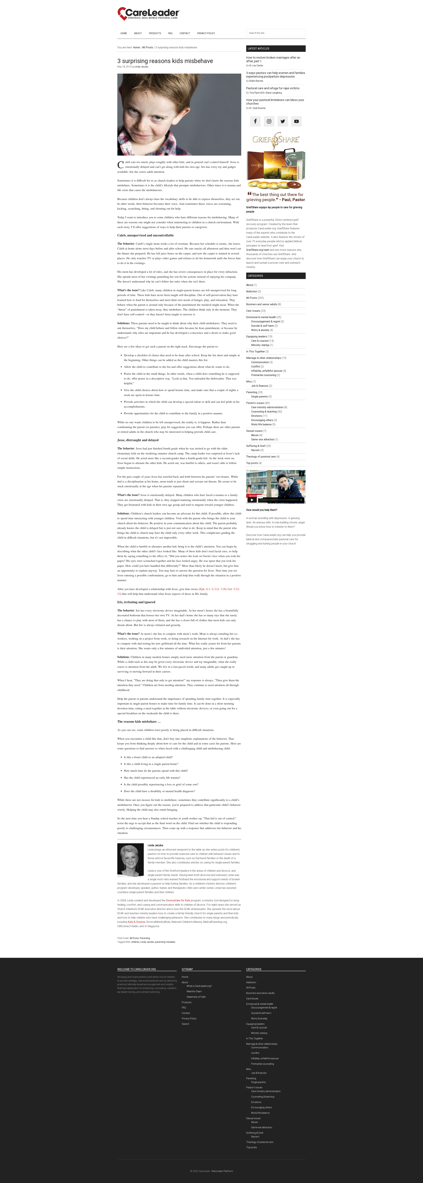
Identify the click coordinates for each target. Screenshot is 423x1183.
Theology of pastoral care (261, 456)
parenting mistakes (165, 942)
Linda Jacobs (147, 942)
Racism (255, 450)
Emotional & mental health (261, 317)
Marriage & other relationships (263, 358)
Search (185, 1024)
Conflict (255, 366)
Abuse (255, 435)
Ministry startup (260, 345)
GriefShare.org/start (257, 249)
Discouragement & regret (265, 321)
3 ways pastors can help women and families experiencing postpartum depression (275, 74)
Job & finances (259, 385)
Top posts (252, 463)
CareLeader (148, 14)
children (135, 942)
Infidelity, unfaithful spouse (266, 370)
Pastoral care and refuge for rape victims (273, 88)
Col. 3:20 (220, 589)
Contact (186, 1013)
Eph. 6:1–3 (206, 589)
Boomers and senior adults (261, 304)
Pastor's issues (255, 403)
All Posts (134, 938)
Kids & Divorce (136, 921)
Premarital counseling (263, 375)
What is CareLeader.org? (199, 986)
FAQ (184, 1007)
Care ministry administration (267, 407)
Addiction (251, 291)
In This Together (255, 351)
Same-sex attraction (262, 439)
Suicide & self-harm (262, 325)
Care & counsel (260, 340)
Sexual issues (254, 430)
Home (185, 977)
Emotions (256, 415)
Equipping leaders (256, 336)
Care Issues (253, 310)
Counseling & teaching (264, 411)
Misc (249, 381)
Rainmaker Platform (222, 1171)
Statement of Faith (196, 997)
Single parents (259, 396)
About (249, 285)
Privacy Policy (189, 1018)
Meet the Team (194, 991)
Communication (260, 362)
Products (187, 1002)
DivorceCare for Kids (178, 900)
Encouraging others (262, 420)
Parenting (145, 938)
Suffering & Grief (256, 445)
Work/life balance (261, 424)
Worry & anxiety (260, 330)
